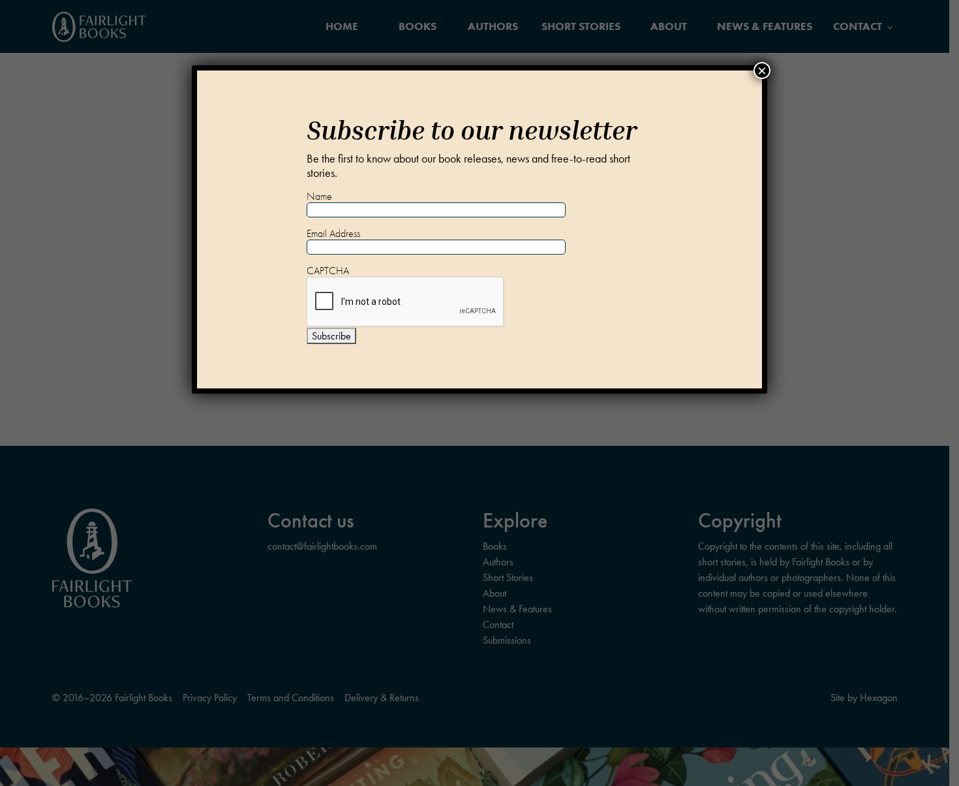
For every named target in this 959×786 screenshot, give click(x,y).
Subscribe (331, 336)
